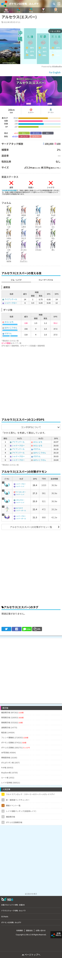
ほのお (23, 215)
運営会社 (29, 930)
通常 (8, 215)
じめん (9, 238)
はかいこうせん (11, 327)
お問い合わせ (41, 930)
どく (53, 226)
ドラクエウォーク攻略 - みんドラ (13, 910)
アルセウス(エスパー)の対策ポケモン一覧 (31, 527)
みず (38, 215)
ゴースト (24, 249)
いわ (8, 249)
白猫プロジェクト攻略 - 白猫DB (13, 905)
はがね (9, 261)
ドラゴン (38, 249)
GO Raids (4, 916)
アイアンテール (11, 299)
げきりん (8, 333)
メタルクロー (19, 500)
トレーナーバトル (46, 279)
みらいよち (9, 321)
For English (54, 72)
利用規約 (19, 930)
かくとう (38, 226)
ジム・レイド (16, 279)
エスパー (38, 238)
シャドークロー (11, 303)
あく (53, 249)
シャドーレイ (19, 486)
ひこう (23, 238)
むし (53, 238)
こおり (23, 226)
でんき (53, 215)
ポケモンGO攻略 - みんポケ (24, 3)
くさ (8, 226)
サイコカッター (20, 492)
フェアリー (23, 261)
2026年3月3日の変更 (9, 190)
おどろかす (19, 508)
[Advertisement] (31, 381)
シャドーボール (20, 510)
